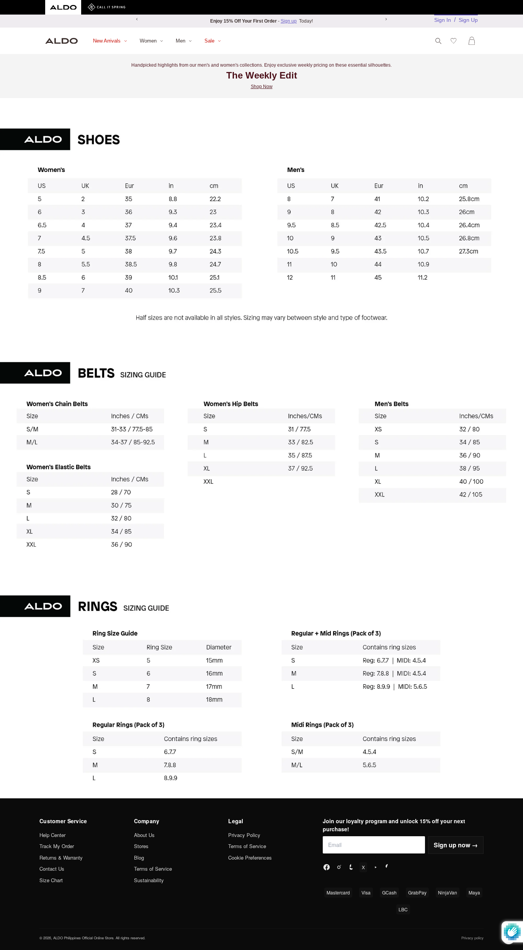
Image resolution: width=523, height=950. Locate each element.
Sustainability (149, 880)
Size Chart (51, 880)
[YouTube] (375, 867)
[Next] (386, 19)
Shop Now (262, 86)
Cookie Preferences (250, 857)
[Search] (438, 41)
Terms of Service (153, 868)
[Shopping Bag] (473, 41)
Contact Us (51, 868)
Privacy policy (472, 937)
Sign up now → (456, 844)
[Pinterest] (388, 867)
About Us (144, 835)
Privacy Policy (244, 835)
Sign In (442, 20)
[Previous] (137, 19)
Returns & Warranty (61, 857)
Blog (139, 857)
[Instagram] (339, 867)
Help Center (52, 835)
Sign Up (468, 20)
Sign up (289, 21)
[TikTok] (351, 867)
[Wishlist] (455, 41)
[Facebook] (326, 867)
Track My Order (56, 846)
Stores (141, 846)
